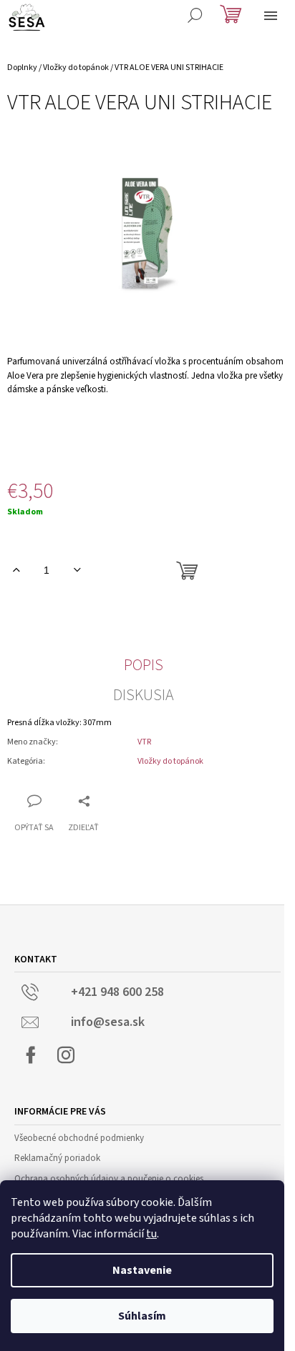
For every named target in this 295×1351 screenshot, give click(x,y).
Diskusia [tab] (143, 695)
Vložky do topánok (170, 761)
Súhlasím (142, 1316)
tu (151, 1234)
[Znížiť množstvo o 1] (77, 570)
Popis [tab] (143, 665)
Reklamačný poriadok (57, 1158)
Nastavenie (142, 1270)
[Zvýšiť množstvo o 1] (16, 570)
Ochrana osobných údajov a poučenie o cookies (108, 1178)
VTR (144, 742)
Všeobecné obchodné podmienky (79, 1138)
